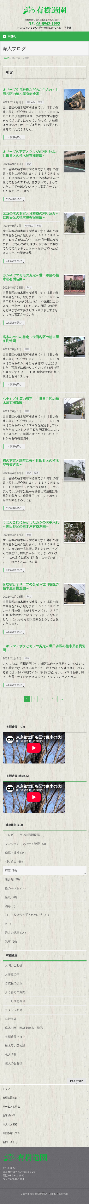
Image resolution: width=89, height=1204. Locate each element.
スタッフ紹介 (13, 1010)
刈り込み (31, 102)
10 (53, 699)
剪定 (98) (11, 870)
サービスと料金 (15, 1001)
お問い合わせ (13, 965)
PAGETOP (76, 1081)
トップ (6, 1088)
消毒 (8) (10, 906)
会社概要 (11, 1019)
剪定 (40, 102)
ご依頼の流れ (13, 983)
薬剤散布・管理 (11, 1133)
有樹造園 (40, 1193)
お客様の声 (12, 974)
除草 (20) (11, 941)
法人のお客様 (13, 1063)
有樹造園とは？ (15, 1036)
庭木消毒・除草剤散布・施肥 (24, 1027)
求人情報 (11, 1054)
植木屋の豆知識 (15, 1045)
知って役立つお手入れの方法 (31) (27, 914)
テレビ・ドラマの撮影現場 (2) (24, 834)
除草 (36, 473)
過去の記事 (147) (16, 932)
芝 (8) (8, 923)
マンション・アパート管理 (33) (25, 843)
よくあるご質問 (15, 992)
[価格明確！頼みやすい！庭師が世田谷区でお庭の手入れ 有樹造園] (44, 11)
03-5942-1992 (48, 23)
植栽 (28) (11, 897)
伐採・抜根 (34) (15, 852)
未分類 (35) (12, 879)
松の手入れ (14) (15, 888)
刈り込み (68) (14, 861)
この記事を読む (14, 137)
